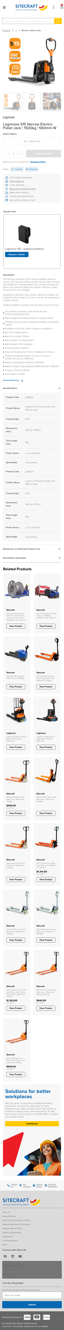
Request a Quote (43, 153)
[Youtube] (20, 1256)
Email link (33, 169)
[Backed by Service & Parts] (6, 188)
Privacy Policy (18, 1326)
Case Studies (8, 1236)
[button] (32, 389)
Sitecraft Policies (9, 1216)
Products (6, 30)
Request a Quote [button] (17, 254)
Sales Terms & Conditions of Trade (16, 1220)
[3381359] (32, 60)
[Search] (58, 21)
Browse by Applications (12, 1232)
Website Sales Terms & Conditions (16, 1224)
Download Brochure (11, 380)
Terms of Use (7, 1326)
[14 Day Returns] (6, 181)
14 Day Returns (17, 181)
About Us (6, 1212)
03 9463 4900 (41, 1114)
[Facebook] (5, 1256)
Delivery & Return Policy (12, 1228)
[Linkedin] (13, 1256)
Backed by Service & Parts (23, 188)
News (5, 1244)
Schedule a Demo (38, 162)
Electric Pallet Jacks (31, 30)
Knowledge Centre (10, 1240)
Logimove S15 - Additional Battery (24, 249)
